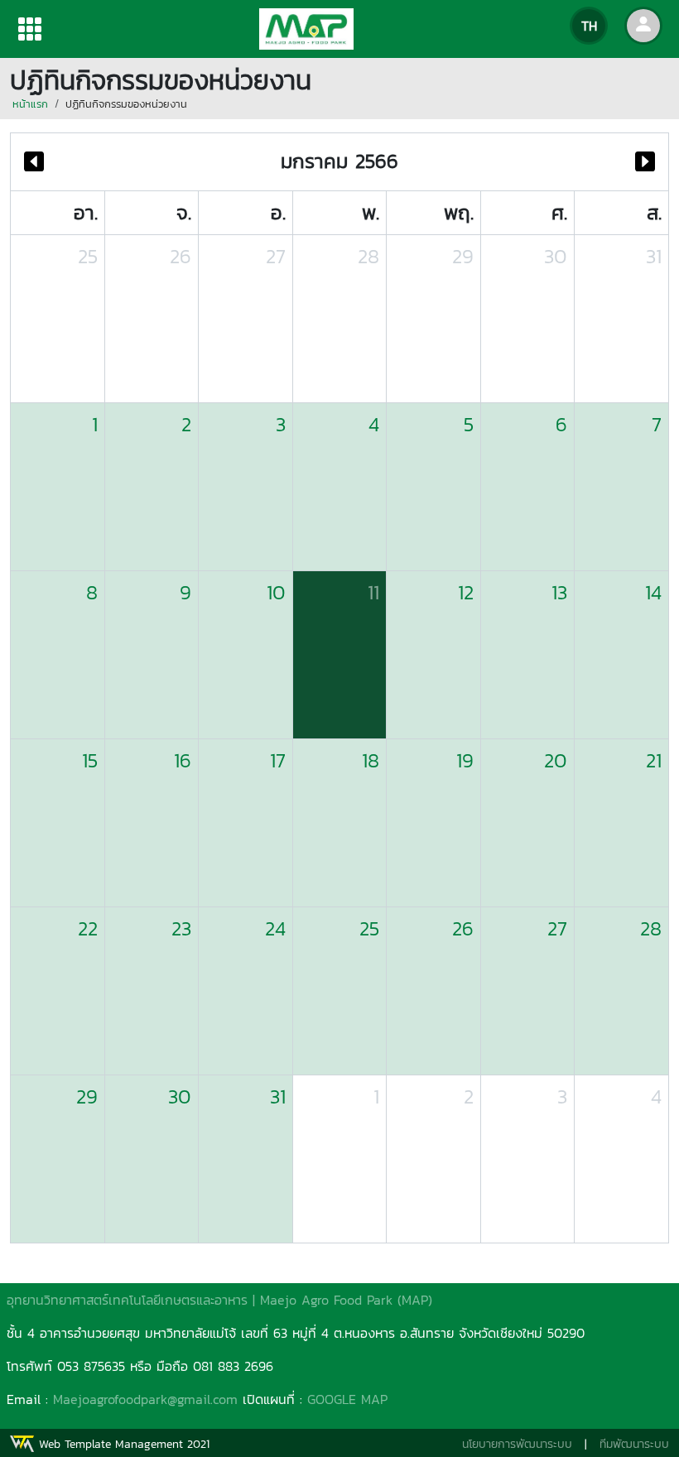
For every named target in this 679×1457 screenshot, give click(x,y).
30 (555, 256)
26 (180, 256)
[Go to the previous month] (34, 161)
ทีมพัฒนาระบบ (634, 1444)
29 (463, 256)
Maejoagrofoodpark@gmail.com (145, 1399)
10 (276, 592)
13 (559, 592)
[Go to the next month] (645, 161)
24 (275, 928)
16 (182, 760)
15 (90, 760)
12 (466, 592)
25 (88, 256)
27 (276, 256)
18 (370, 760)
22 (88, 928)
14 (653, 592)
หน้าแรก (30, 104)
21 (654, 760)
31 (654, 256)
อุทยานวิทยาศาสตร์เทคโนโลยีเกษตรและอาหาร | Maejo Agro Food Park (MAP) (219, 1300)
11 (373, 592)
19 (465, 760)
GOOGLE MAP (347, 1399)
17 (278, 760)
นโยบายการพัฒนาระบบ (517, 1444)
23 (181, 928)
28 (368, 256)
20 (555, 760)
